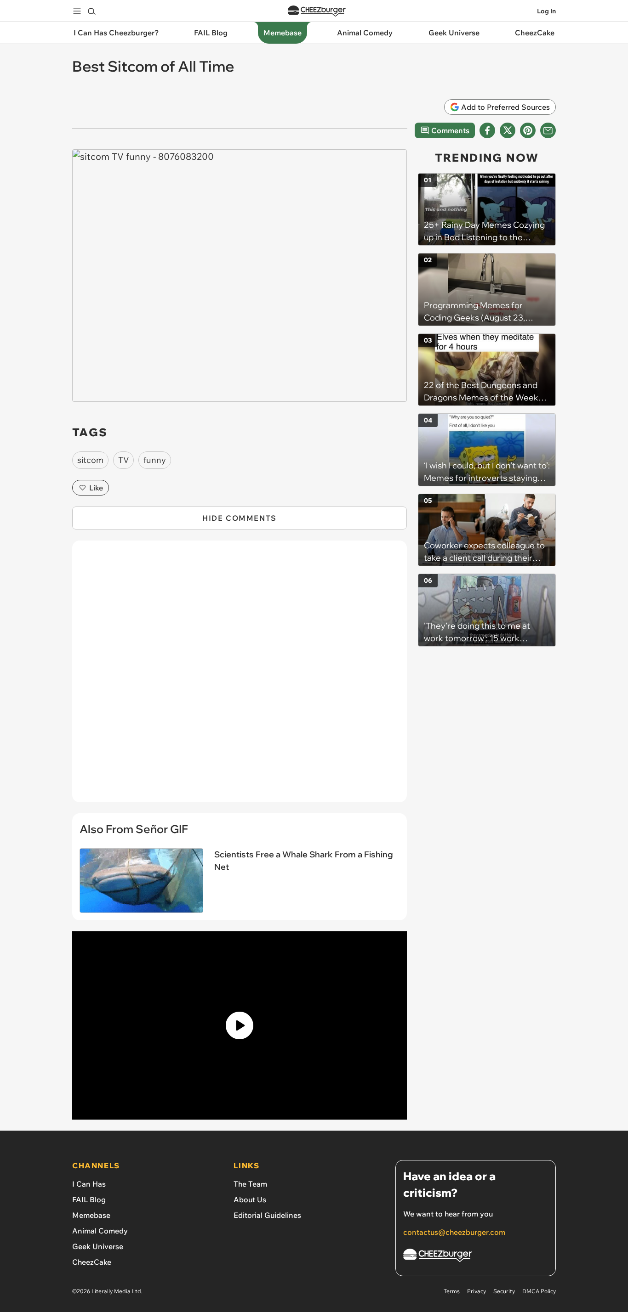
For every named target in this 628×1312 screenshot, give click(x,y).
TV (123, 460)
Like (96, 487)
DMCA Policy (539, 1291)
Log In (546, 11)
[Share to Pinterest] (528, 130)
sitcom (90, 460)
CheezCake (91, 1262)
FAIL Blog (89, 1199)
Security (504, 1291)
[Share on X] (507, 130)
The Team (250, 1183)
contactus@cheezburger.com (454, 1232)
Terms (452, 1291)
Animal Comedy (100, 1230)
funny (154, 460)
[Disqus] (240, 676)
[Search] (91, 11)
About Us (250, 1199)
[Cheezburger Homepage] (317, 11)
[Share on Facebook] (487, 130)
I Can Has (89, 1183)
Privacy (476, 1291)
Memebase (91, 1215)
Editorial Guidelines (267, 1215)
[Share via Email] (548, 130)
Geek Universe (97, 1246)
